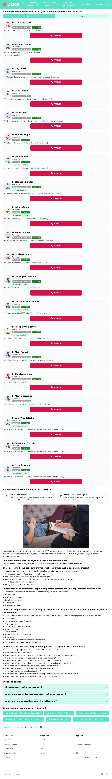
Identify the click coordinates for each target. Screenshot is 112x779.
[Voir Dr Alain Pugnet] (56, 359)
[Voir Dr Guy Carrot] (56, 76)
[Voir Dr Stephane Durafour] (56, 191)
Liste (29, 16)
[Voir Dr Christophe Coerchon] (56, 285)
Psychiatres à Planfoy (58, 719)
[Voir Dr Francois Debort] (56, 29)
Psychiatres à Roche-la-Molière (92, 713)
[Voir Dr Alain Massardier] (56, 403)
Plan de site (44, 753)
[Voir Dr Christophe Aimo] (56, 381)
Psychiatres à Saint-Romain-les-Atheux (23, 719)
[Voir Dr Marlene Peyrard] (56, 53)
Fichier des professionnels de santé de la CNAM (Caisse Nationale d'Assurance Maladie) (31, 499)
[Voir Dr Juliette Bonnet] (56, 216)
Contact (43, 749)
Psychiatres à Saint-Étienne (59, 713)
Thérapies (84, 4)
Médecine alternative (68, 4)
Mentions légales (82, 740)
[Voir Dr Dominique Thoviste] (56, 450)
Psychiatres (17, 727)
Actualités (100, 4)
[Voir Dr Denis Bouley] (56, 98)
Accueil (7, 727)
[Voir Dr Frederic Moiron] (56, 474)
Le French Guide (10, 753)
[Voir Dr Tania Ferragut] (56, 142)
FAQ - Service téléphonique (86, 757)
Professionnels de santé (29, 4)
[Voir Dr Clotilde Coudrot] (56, 261)
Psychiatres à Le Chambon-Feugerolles (23, 713)
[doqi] (10, 4)
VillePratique (8, 749)
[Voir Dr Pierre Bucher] (56, 166)
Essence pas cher (10, 744)
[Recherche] (108, 4)
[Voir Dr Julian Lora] (56, 120)
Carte (82, 16)
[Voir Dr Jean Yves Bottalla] (56, 427)
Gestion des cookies (83, 744)
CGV (77, 753)
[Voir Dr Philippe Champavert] (56, 336)
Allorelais (7, 757)
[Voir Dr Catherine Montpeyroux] (56, 311)
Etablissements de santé (49, 4)
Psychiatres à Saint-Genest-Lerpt (91, 719)
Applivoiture (8, 740)
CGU (77, 749)
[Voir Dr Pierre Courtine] (56, 239)
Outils (42, 744)
